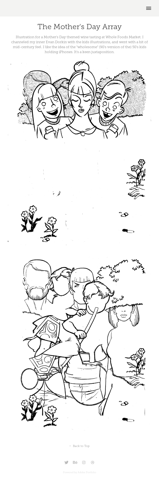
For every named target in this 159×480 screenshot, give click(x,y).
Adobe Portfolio (87, 472)
